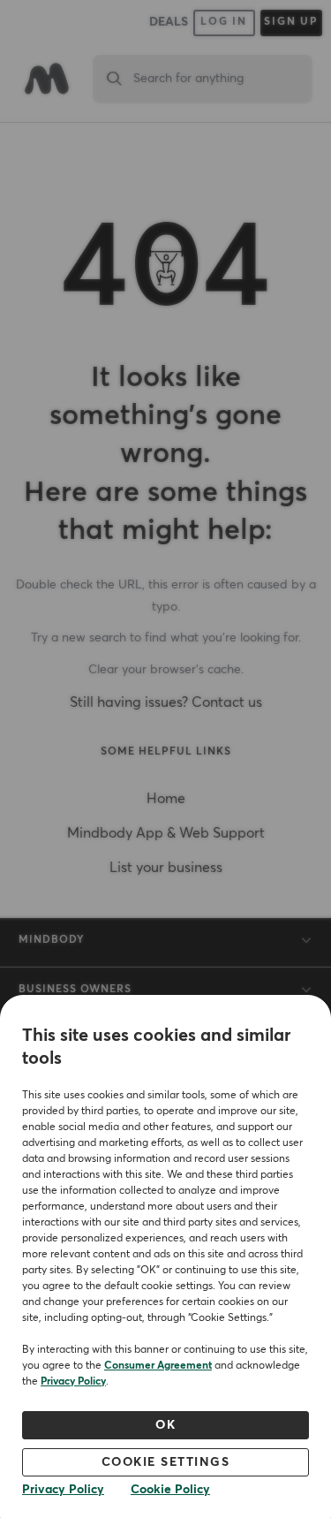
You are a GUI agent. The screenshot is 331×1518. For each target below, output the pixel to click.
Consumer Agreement (158, 1366)
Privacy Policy (73, 1382)
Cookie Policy (170, 1490)
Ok (165, 1425)
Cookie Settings (166, 1462)
